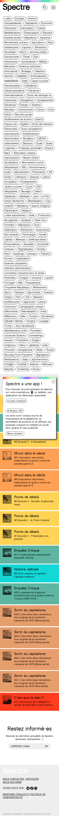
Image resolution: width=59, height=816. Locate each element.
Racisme (47, 32)
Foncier (8, 258)
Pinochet (9, 349)
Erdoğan (9, 364)
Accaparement (45, 100)
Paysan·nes (10, 124)
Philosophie (38, 172)
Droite (7, 176)
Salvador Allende (13, 320)
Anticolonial (10, 71)
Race (7, 253)
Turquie (33, 316)
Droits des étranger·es (39, 95)
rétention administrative (17, 268)
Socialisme (47, 316)
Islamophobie (21, 172)
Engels (35, 340)
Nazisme (37, 296)
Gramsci (48, 292)
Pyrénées (36, 330)
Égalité (24, 124)
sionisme (36, 277)
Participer (32, 779)
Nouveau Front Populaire (18, 354)
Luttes (7, 18)
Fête (20, 282)
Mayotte (8, 369)
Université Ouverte (14, 335)
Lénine (41, 301)
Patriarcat (33, 90)
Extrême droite (12, 37)
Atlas (25, 359)
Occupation (10, 181)
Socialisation (11, 162)
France (40, 109)
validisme (34, 345)
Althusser (47, 364)
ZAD (38, 186)
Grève (7, 114)
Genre (23, 51)
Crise (50, 109)
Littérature (20, 176)
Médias (43, 61)
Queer (49, 143)
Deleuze (34, 364)
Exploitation (23, 258)
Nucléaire (28, 138)
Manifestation (35, 200)
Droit (36, 224)
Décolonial (10, 104)
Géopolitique (11, 167)
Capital (8, 239)
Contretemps (36, 335)
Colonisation (27, 28)
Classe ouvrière (39, 80)
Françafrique (33, 282)
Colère (37, 191)
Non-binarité (11, 234)
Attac (50, 42)
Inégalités (22, 75)
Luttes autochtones (14, 215)
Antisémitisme (30, 133)
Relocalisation (28, 311)
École (39, 143)
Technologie (28, 234)
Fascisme (45, 37)
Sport (7, 292)
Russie (50, 349)
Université (42, 244)
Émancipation (31, 32)
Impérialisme (11, 80)
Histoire (32, 18)
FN (50, 172)
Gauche (8, 75)
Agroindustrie (11, 157)
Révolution (41, 47)
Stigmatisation (26, 248)
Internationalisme (13, 95)
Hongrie (30, 320)
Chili (27, 296)
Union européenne (31, 128)
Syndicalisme (28, 61)
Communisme (25, 109)
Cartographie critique (31, 306)
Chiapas (23, 277)
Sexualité (28, 244)
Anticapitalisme (12, 23)
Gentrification (11, 138)
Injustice (26, 47)
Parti (18, 296)
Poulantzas (23, 369)
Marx (7, 152)
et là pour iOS (14, 410)
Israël (7, 172)
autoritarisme (11, 133)
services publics (38, 51)
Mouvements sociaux (16, 42)
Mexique (20, 239)
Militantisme (39, 287)
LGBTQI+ (41, 138)
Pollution (45, 253)
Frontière (9, 224)
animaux (32, 253)
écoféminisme (12, 301)
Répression (24, 224)
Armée (42, 234)
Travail (40, 28)
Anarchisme (42, 229)
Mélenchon (10, 316)
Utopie (8, 296)
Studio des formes (30, 814)
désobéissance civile (15, 330)
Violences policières (29, 66)
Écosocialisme (12, 244)
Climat (26, 56)
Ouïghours (10, 345)
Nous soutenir (15, 433)
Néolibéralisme (12, 32)
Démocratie (10, 128)
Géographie (10, 191)
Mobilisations (11, 359)
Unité (43, 311)
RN (23, 167)
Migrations (30, 37)
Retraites (9, 109)
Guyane (8, 340)
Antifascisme (11, 47)
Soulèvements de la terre (17, 119)
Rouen (36, 369)
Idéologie (24, 196)
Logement (9, 148)
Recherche (27, 229)
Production (44, 215)
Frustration (22, 340)
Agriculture (37, 42)
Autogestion (27, 100)
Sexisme (34, 176)
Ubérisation (10, 229)
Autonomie (10, 100)
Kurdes (41, 248)
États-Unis (40, 220)
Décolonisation (12, 85)
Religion (26, 210)
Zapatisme (10, 196)
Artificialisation (39, 75)
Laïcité (48, 277)
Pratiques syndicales (30, 148)
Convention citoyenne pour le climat (24, 272)
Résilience (22, 205)
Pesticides (9, 277)
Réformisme (10, 311)
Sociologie (10, 51)
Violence (36, 104)
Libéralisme (30, 85)
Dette (25, 80)
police (46, 176)
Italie (22, 316)
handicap (19, 253)
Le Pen (45, 196)
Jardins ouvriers (13, 186)
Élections (28, 143)
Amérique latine (37, 239)
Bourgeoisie (10, 220)
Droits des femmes (42, 124)
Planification (11, 210)
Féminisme (10, 28)
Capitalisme (31, 23)
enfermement (11, 143)
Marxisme (9, 66)
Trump (7, 325)
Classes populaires (14, 90)
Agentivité (28, 301)
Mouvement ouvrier (33, 162)
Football (22, 364)
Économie (46, 23)
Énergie (24, 104)
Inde (45, 345)
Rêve (22, 345)
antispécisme (25, 349)
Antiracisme (10, 61)
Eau (48, 200)
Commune (10, 306)
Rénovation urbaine (24, 152)
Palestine (39, 71)
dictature (26, 220)
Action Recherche (14, 200)
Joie (35, 196)
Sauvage (25, 191)
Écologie (19, 18)
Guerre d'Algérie (41, 205)
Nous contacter (13, 779)
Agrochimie (34, 292)
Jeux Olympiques (24, 325)
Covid (29, 186)
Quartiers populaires (15, 263)
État (36, 56)
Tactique (19, 292)
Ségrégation (42, 354)
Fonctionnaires (37, 167)
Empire (49, 148)
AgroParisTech (40, 359)
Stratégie (26, 71)
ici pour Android (16, 400)
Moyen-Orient (30, 157)
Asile (31, 215)
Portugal (9, 282)
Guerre (39, 119)
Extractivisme (11, 56)
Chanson (9, 248)
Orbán (39, 349)
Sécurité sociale (23, 114)
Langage (43, 320)
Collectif (8, 205)
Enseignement (28, 181)
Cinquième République (16, 287)
